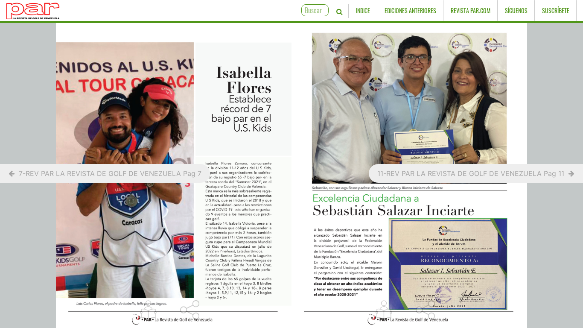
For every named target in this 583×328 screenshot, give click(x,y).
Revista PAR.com (470, 10)
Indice (363, 10)
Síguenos (516, 10)
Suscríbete (555, 10)
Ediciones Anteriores (410, 10)
